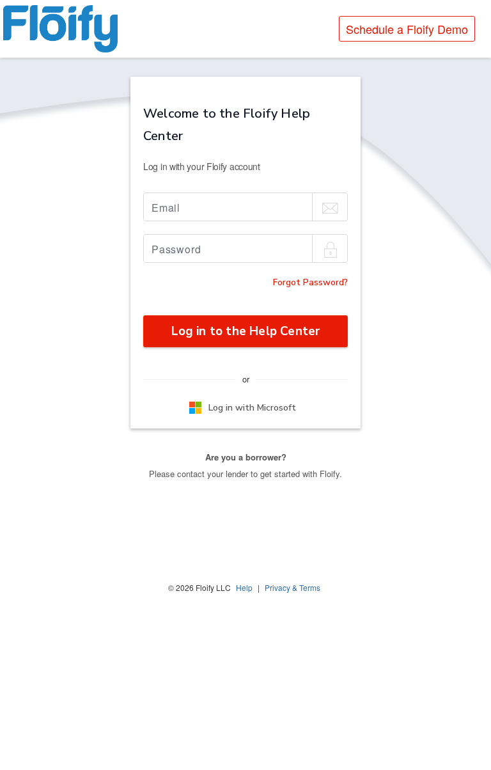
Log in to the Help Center (245, 331)
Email (166, 207)
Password (176, 249)
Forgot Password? (310, 282)
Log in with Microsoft (252, 408)
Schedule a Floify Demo (407, 28)
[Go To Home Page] (60, 29)
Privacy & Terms (292, 587)
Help (244, 587)
